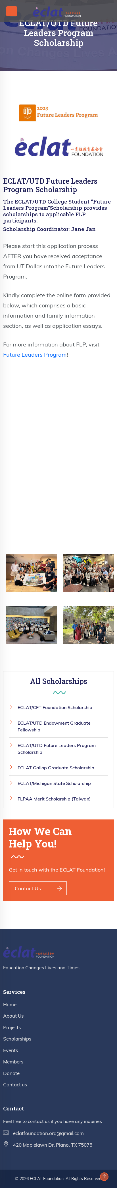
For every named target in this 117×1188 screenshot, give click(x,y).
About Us (13, 1016)
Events (10, 1050)
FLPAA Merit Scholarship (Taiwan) (54, 799)
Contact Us (28, 888)
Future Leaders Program (35, 354)
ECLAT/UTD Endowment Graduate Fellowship (54, 726)
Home (9, 1004)
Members (13, 1062)
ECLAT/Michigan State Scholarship (54, 783)
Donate (11, 1073)
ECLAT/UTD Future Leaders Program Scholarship (57, 748)
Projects (12, 1027)
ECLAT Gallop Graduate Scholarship (56, 767)
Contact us (15, 1085)
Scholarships (17, 1039)
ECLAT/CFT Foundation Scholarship (55, 707)
